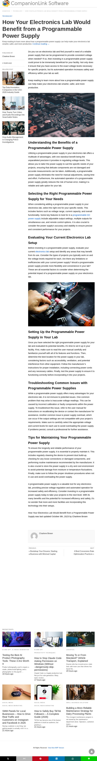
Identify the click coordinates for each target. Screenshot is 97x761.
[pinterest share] (40, 758)
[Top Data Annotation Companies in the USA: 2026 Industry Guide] (13, 78)
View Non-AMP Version (56, 748)
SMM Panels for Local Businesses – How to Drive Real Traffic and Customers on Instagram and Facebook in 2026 (16, 717)
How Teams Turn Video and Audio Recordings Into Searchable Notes (13, 114)
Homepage (6, 11)
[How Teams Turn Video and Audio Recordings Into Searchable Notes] (13, 103)
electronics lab (42, 251)
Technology (17, 11)
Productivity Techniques (44, 652)
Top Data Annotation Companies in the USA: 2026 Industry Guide (12, 89)
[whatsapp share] (73, 758)
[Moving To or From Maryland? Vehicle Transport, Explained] (80, 639)
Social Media (7, 702)
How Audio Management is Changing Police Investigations (12, 139)
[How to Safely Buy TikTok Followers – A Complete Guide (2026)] (48, 692)
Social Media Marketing (12, 705)
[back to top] (92, 752)
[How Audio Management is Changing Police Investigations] (13, 128)
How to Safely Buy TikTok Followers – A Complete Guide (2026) (47, 714)
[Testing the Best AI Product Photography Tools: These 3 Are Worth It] (16, 639)
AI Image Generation (20, 649)
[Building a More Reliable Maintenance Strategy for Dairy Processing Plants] (80, 692)
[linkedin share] (56, 758)
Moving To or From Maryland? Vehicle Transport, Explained (77, 658)
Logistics (70, 649)
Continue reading (41, 44)
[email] (24, 758)
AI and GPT (6, 649)
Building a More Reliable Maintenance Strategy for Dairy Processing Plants (79, 711)
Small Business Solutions (77, 702)
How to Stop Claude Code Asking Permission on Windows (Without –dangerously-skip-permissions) (48, 664)
